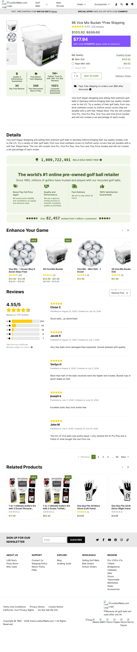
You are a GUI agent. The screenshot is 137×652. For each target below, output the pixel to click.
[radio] (101, 59)
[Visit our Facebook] (103, 539)
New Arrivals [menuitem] (60, 4)
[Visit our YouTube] (109, 539)
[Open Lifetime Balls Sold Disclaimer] (100, 160)
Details (54, 11)
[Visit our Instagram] (121, 539)
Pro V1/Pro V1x (115, 560)
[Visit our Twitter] (97, 539)
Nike (109, 573)
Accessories (113, 589)
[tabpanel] (41, 44)
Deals (110, 586)
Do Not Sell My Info (48, 610)
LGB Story (11, 560)
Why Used (11, 566)
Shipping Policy (39, 563)
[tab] (11, 26)
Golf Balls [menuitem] (37, 4)
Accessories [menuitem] (101, 4)
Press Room (12, 563)
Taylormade (113, 579)
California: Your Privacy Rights (18, 610)
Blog (59, 560)
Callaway (112, 570)
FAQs (34, 570)
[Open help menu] (127, 4)
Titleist (110, 563)
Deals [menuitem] (80, 4)
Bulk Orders (88, 563)
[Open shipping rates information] (90, 89)
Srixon (110, 576)
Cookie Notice (56, 606)
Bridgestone (113, 566)
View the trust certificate (17, 344)
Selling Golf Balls (90, 560)
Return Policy (38, 566)
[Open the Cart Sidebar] (132, 4)
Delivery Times (123, 76)
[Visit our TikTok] (127, 539)
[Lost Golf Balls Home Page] (17, 4)
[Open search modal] (121, 4)
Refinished (112, 582)
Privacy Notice (37, 606)
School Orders (89, 566)
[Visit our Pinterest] (115, 539)
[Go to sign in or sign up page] (116, 4)
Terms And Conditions (14, 606)
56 (117, 457)
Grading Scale (123, 55)
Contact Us (37, 560)
